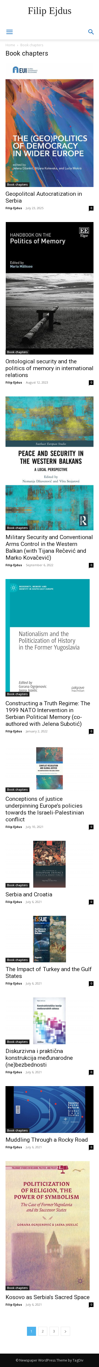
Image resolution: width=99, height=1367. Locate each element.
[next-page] (65, 1331)
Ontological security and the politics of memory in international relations (50, 368)
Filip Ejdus (14, 208)
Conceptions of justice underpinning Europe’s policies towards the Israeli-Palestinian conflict (45, 809)
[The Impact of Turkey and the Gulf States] (50, 939)
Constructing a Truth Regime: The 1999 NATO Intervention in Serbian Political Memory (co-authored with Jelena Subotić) (48, 713)
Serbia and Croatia (29, 894)
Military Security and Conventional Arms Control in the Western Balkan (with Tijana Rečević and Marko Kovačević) (49, 547)
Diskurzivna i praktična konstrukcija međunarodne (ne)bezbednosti (39, 1058)
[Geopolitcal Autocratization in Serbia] (50, 125)
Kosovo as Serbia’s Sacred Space (48, 1297)
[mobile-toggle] (9, 32)
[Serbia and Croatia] (50, 864)
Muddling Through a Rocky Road (47, 1139)
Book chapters (17, 184)
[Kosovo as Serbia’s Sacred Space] (50, 1225)
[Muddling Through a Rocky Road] (50, 1109)
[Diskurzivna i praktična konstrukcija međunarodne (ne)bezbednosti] (50, 1020)
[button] (91, 32)
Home (10, 45)
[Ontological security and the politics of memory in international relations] (50, 288)
